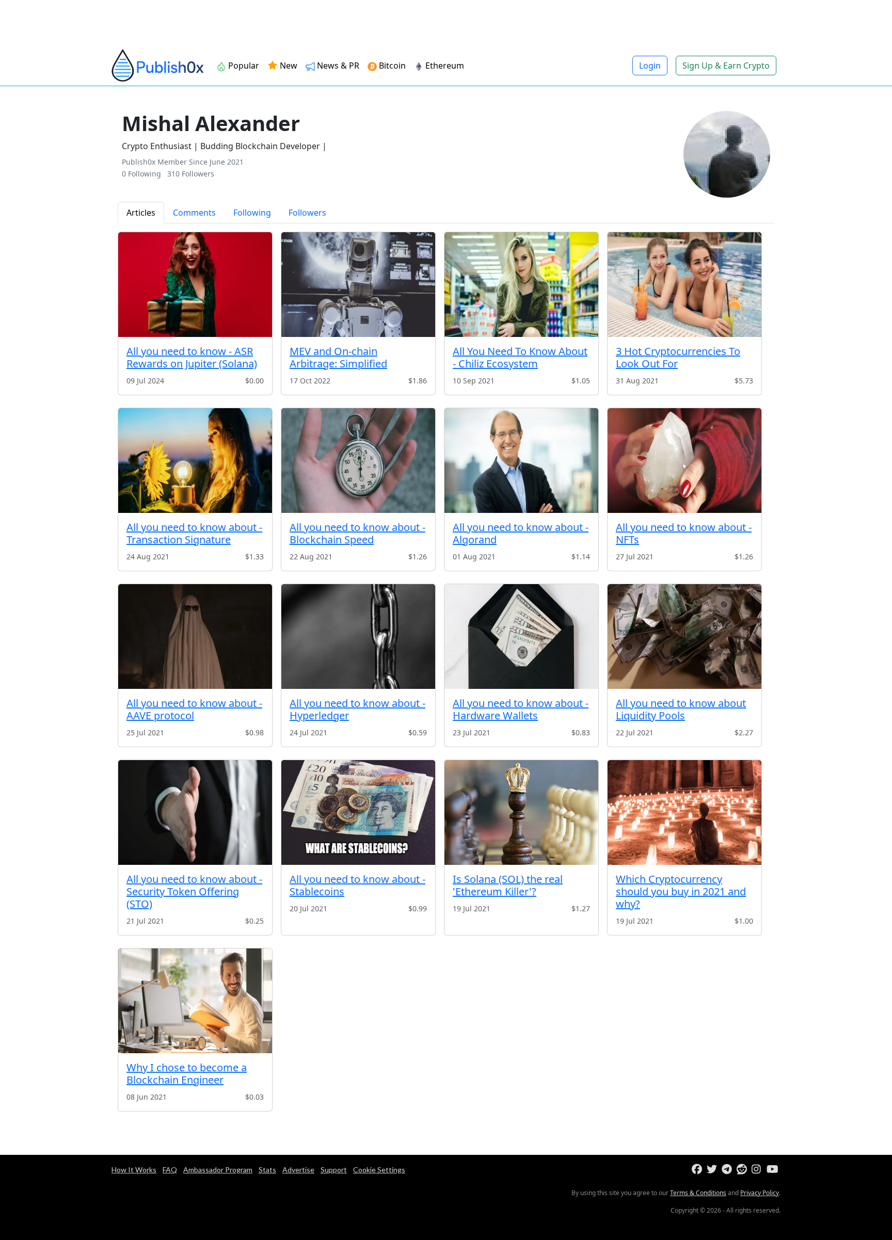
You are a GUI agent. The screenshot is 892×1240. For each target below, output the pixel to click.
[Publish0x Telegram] (728, 1169)
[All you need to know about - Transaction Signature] (195, 460)
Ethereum (443, 65)
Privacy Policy (759, 1192)
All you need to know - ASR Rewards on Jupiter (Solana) (191, 357)
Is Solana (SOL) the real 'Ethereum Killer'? (508, 885)
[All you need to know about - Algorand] (521, 460)
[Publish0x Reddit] (743, 1169)
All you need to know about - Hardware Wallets (520, 709)
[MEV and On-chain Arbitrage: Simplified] (358, 284)
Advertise (298, 1169)
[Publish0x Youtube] (773, 1169)
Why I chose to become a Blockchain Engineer (186, 1073)
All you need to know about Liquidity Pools (681, 709)
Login (650, 65)
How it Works (134, 1169)
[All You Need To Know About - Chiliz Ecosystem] (521, 284)
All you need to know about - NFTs (684, 533)
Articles (140, 212)
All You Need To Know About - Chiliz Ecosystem (520, 357)
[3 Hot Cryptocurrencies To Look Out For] (684, 284)
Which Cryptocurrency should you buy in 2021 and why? (681, 891)
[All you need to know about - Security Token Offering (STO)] (195, 812)
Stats (267, 1169)
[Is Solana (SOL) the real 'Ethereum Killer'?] (521, 812)
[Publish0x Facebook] (698, 1169)
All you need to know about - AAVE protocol (194, 709)
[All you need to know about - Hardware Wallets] (521, 636)
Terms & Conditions (698, 1192)
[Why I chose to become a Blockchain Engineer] (195, 1000)
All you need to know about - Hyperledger (357, 709)
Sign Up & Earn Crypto (726, 65)
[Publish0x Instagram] (758, 1169)
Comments (194, 212)
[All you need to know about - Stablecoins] (358, 812)
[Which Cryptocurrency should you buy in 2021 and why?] (684, 812)
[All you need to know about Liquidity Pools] (684, 636)
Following (252, 212)
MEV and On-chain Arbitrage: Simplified (338, 357)
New (287, 65)
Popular (242, 65)
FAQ (170, 1169)
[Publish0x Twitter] (713, 1169)
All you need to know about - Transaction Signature (194, 533)
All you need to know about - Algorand (520, 533)
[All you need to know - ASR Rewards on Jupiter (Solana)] (195, 284)
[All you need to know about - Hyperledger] (358, 636)
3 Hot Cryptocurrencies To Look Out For (678, 357)
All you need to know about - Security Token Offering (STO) (194, 891)
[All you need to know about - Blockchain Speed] (358, 460)
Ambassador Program (217, 1169)
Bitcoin (391, 65)
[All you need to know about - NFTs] (684, 460)
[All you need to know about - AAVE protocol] (195, 636)
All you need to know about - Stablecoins (357, 885)
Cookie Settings (379, 1169)
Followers (307, 212)
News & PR (337, 65)
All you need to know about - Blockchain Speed (357, 533)
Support (334, 1169)
